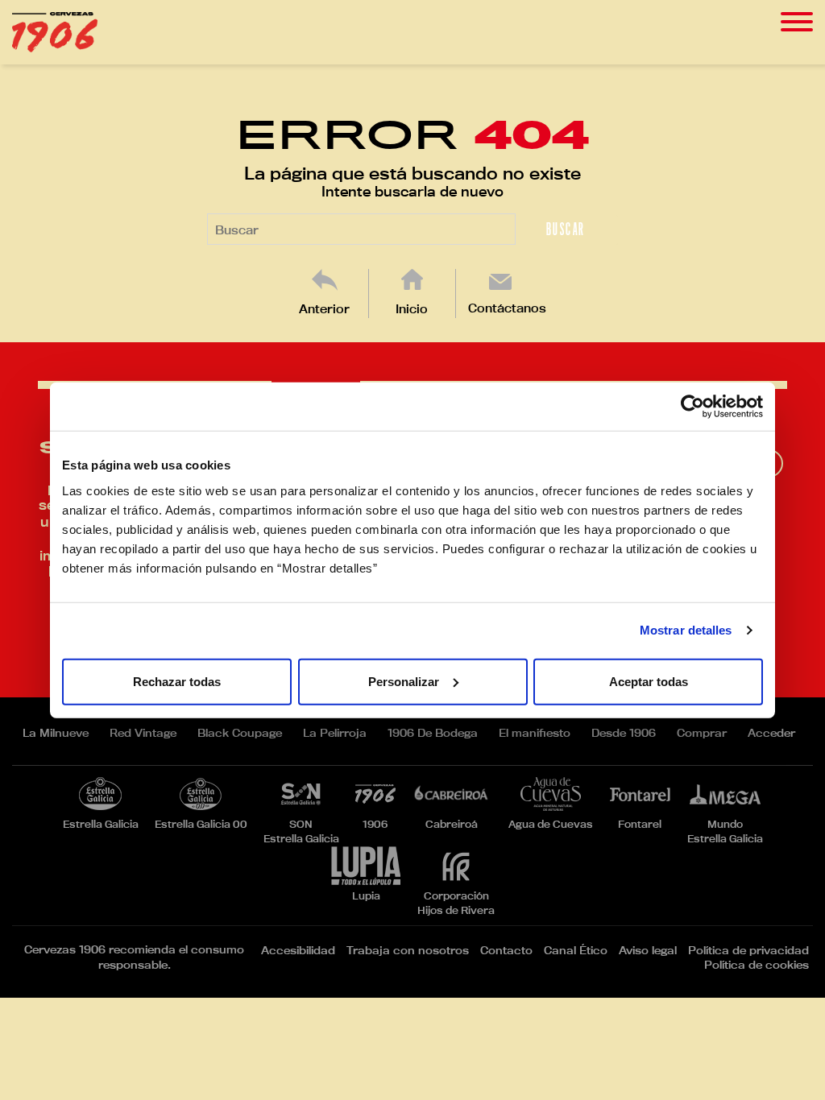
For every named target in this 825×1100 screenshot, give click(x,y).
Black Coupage (239, 733)
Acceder (771, 733)
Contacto (506, 950)
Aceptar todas (648, 681)
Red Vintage (143, 733)
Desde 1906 (623, 733)
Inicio (412, 308)
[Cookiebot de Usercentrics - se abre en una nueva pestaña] (692, 407)
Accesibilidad (298, 950)
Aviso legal (648, 950)
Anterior (324, 308)
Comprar (702, 733)
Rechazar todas (177, 681)
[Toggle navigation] (797, 22)
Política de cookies (756, 964)
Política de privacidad (748, 950)
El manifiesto (534, 733)
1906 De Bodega (433, 733)
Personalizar (403, 681)
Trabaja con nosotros (407, 950)
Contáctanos (507, 308)
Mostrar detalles (686, 630)
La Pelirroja (335, 733)
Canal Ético (575, 950)
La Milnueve (56, 733)
